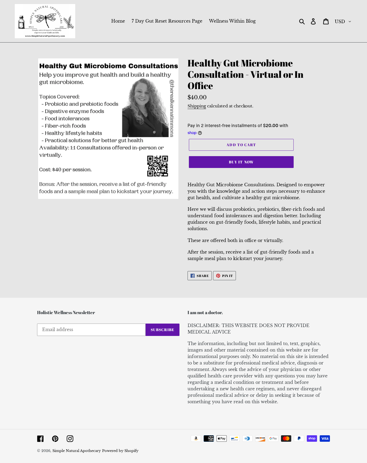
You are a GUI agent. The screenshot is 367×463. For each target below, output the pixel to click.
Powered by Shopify (120, 450)
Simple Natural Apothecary (76, 450)
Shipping (197, 105)
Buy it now (241, 161)
